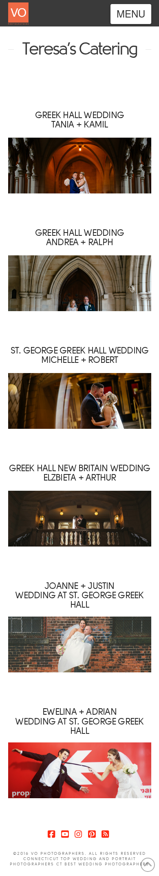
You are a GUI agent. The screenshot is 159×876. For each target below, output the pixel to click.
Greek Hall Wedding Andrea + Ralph (79, 237)
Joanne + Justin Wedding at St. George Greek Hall (79, 595)
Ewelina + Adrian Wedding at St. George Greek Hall (79, 721)
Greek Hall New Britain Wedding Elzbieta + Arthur (79, 473)
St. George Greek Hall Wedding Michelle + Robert (80, 355)
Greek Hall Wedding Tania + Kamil (79, 120)
